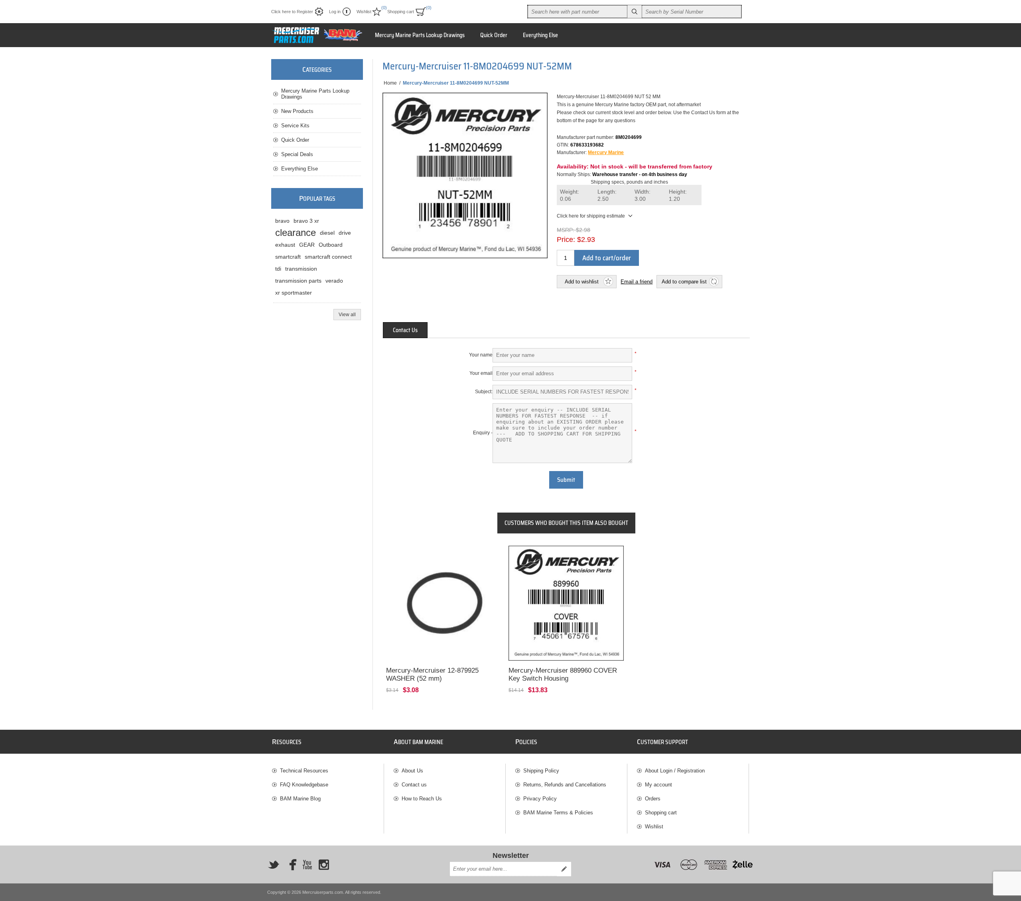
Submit (566, 480)
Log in (335, 11)
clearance (295, 232)
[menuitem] (328, 771)
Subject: (484, 391)
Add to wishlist (582, 282)
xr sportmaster (293, 292)
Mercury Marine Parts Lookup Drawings (315, 94)
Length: (607, 195)
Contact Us (405, 330)
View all (347, 314)
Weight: (569, 195)
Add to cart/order (606, 258)
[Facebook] (290, 864)
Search (634, 11)
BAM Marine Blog (300, 799)
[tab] (405, 330)
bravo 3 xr (306, 221)
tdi (278, 268)
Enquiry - (483, 433)
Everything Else (299, 169)
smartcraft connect (328, 256)
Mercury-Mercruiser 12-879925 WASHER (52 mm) (432, 674)
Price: (566, 240)
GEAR (307, 245)
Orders (652, 799)
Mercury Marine (606, 152)
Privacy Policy (540, 799)
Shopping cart (661, 813)
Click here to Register (292, 11)
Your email (481, 373)
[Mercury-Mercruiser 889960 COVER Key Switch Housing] (566, 603)
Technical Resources (304, 771)
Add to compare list (684, 282)
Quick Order (295, 140)
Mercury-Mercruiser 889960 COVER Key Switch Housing (563, 674)
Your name (481, 355)
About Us (412, 771)
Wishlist (654, 827)
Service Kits (295, 126)
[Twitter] (273, 864)
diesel (327, 233)
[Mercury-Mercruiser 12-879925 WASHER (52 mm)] (443, 603)
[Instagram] (323, 864)
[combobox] (577, 11)
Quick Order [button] (493, 35)
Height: (678, 195)
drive (345, 233)
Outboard (331, 245)
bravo (282, 221)
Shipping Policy (541, 771)
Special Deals (297, 154)
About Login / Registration (675, 771)
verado (334, 280)
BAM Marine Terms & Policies (558, 813)
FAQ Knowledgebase (304, 785)
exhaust (285, 245)
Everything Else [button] (540, 35)
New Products (297, 111)
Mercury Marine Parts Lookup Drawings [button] (420, 35)
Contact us (414, 785)
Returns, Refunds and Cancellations (564, 785)
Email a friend (636, 282)
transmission (301, 268)
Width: (642, 195)
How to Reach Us (422, 799)
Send (564, 869)
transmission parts (298, 280)
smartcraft (288, 256)
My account (658, 785)
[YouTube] (307, 864)
